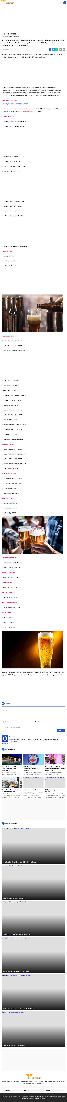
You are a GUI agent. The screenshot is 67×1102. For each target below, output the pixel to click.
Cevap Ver (6, 743)
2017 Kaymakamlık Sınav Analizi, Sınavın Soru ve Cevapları (31, 768)
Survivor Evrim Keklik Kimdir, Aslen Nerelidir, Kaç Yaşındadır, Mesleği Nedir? (55, 768)
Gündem (11, 36)
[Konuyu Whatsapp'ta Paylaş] (56, 49)
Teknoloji (31, 1098)
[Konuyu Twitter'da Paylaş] (53, 49)
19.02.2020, (12, 738)
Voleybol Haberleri (40, 1098)
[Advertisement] (33, 73)
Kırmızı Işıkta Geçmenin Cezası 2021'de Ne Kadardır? (11, 791)
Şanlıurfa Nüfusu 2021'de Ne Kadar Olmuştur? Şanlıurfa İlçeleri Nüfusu (11, 768)
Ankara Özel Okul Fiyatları (31, 790)
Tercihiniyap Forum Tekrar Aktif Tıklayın (15, 104)
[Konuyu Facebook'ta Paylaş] (50, 49)
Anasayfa (5, 36)
